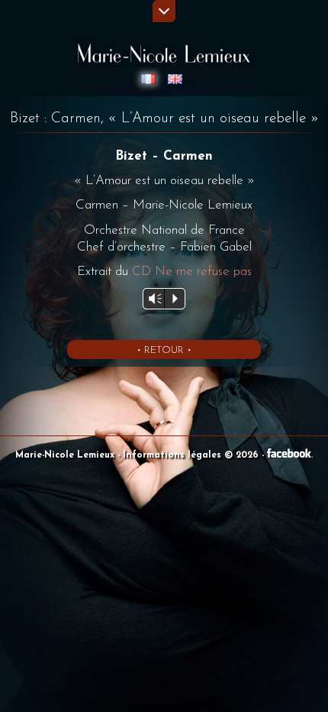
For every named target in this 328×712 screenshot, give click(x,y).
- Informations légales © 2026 (189, 455)
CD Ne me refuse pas (192, 271)
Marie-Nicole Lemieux (66, 455)
